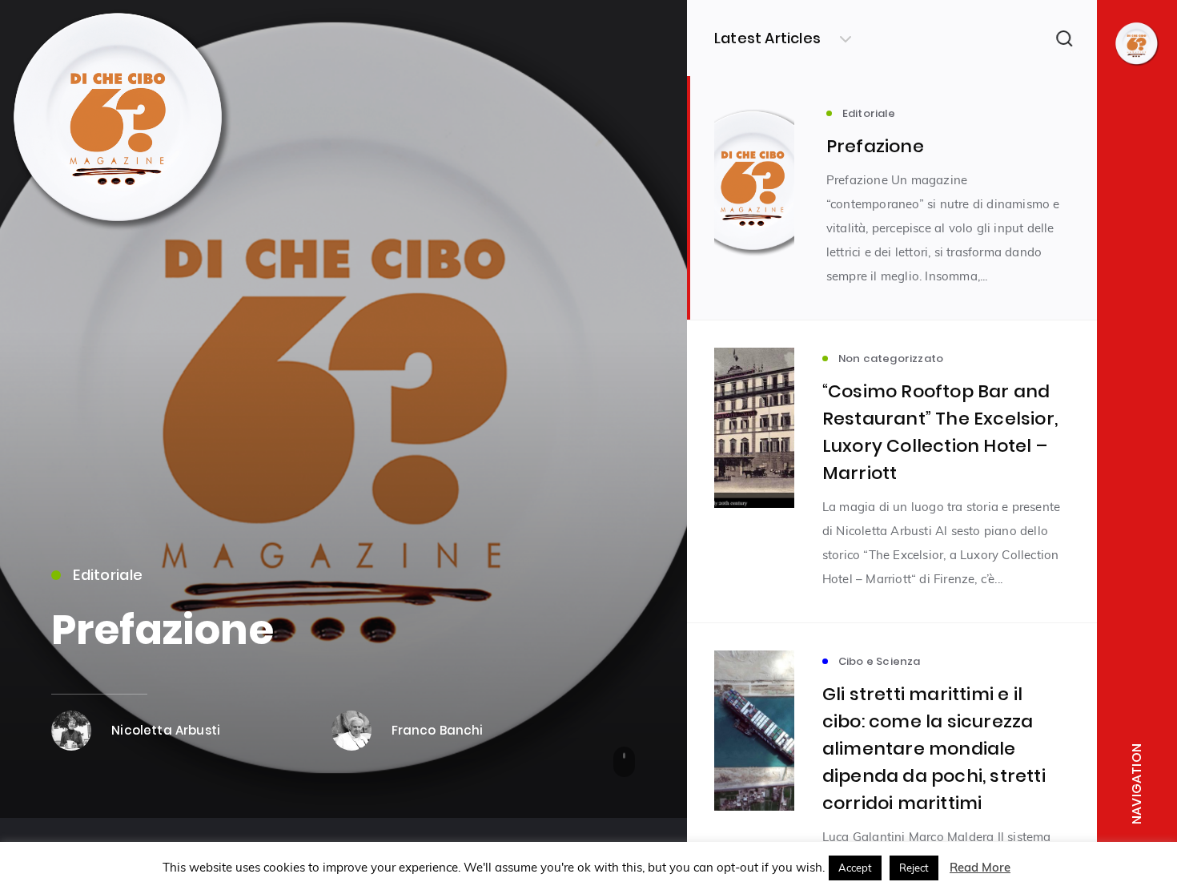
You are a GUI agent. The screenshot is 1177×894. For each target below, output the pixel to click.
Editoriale (108, 575)
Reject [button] (914, 867)
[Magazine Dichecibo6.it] (120, 235)
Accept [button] (855, 867)
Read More (980, 867)
